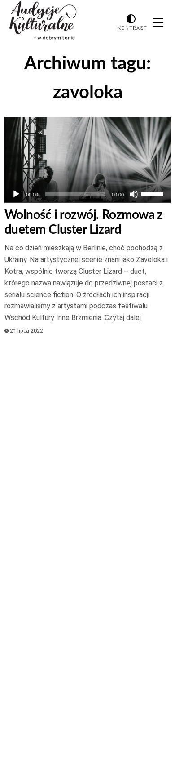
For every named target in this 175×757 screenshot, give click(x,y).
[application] (87, 194)
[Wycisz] (133, 194)
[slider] (153, 193)
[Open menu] (158, 22)
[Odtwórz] (16, 194)
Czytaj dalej (123, 317)
